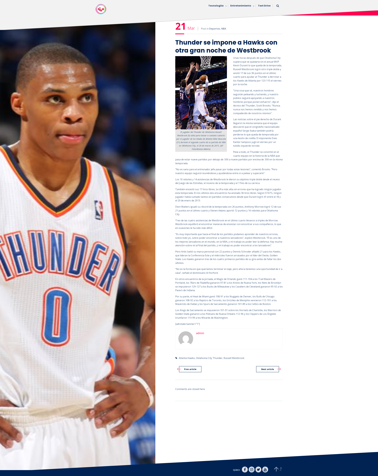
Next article (267, 369)
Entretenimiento (240, 5)
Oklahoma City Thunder (209, 358)
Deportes (214, 28)
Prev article (190, 369)
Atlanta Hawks (187, 358)
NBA (223, 28)
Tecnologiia (216, 5)
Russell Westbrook (234, 358)
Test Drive (264, 5)
